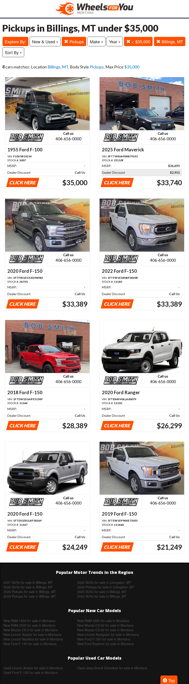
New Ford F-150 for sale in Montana (29, 643)
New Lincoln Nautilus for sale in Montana (33, 639)
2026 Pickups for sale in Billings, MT (29, 591)
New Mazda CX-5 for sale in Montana (30, 630)
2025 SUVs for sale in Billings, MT (102, 591)
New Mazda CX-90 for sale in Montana (105, 630)
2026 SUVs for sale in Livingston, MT (104, 582)
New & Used (44, 41)
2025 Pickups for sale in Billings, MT (29, 596)
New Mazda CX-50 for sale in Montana (105, 625)
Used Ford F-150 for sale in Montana (30, 672)
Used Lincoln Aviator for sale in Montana (32, 668)
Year (113, 41)
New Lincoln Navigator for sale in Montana (108, 634)
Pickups (76, 41)
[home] (94, 9)
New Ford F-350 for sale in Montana (103, 639)
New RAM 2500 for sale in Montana (29, 625)
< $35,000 (140, 41)
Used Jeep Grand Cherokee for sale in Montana (112, 668)
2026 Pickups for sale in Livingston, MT (105, 587)
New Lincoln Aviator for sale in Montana (32, 634)
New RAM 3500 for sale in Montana (103, 620)
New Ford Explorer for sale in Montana (105, 643)
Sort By (12, 52)
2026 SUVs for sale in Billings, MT (28, 587)
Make (95, 41)
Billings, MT (171, 41)
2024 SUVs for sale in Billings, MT (102, 596)
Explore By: (15, 41)
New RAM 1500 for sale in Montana (29, 620)
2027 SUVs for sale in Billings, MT (28, 582)
